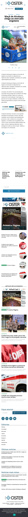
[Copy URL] (15, 67)
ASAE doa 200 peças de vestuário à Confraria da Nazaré (6, 175)
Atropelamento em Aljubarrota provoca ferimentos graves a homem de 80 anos (9, 275)
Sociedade (4, 363)
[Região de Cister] (14, 3)
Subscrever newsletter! (20, 412)
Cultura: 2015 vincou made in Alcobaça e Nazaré (13, 489)
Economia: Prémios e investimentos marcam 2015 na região (13, 485)
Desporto (4, 333)
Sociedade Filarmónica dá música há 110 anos (13, 480)
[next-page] (24, 200)
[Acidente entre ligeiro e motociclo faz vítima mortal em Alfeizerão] (23, 245)
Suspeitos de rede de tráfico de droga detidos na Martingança (20, 174)
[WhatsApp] (19, 67)
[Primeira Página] (14, 214)
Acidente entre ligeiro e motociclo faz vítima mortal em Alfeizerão (9, 246)
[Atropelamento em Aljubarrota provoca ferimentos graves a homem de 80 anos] (23, 275)
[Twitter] (12, 67)
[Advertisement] (14, 153)
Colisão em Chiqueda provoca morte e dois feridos (9, 255)
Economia (10, 14)
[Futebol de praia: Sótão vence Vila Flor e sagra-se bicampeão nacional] (23, 236)
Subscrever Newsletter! (15, 190)
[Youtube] (14, 418)
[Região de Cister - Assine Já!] (14, 108)
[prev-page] (21, 200)
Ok (14, 514)
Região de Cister (7, 27)
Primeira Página (11, 225)
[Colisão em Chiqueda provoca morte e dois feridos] (23, 255)
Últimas (18, 14)
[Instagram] (6, 418)
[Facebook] (9, 67)
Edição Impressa (5, 308)
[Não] (26, 512)
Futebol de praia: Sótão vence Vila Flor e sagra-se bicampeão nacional (9, 236)
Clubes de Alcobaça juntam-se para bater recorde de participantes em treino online (13, 475)
